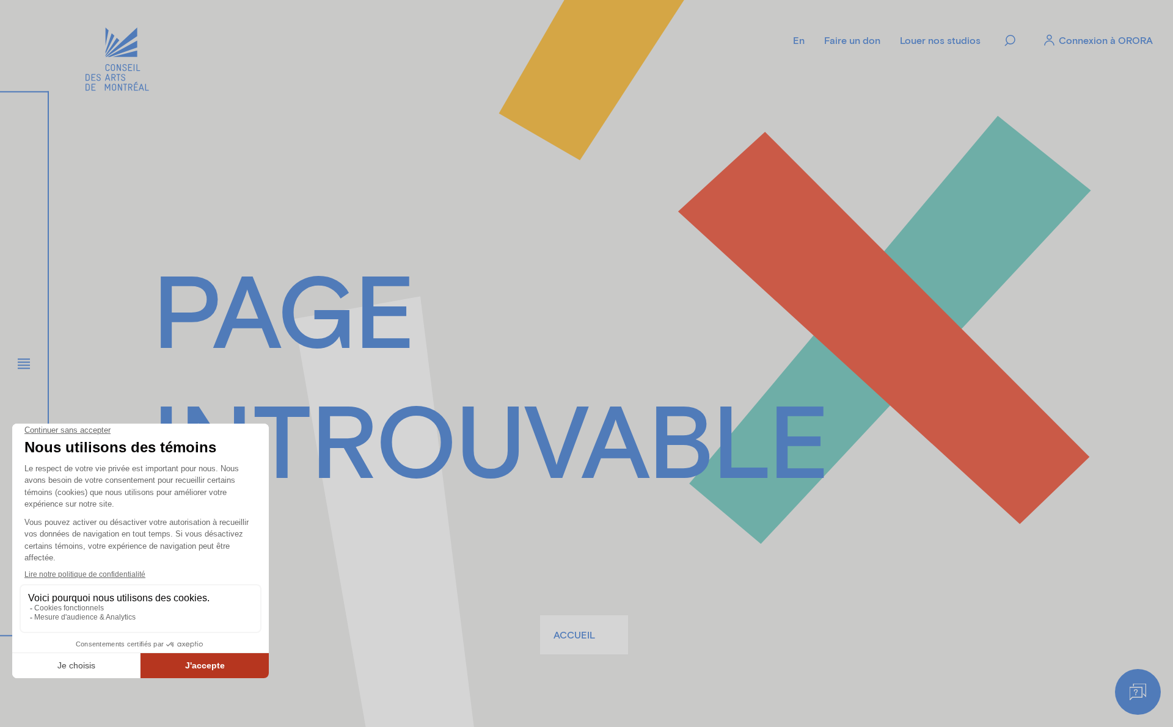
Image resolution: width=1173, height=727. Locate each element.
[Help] (1138, 692)
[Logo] (117, 61)
